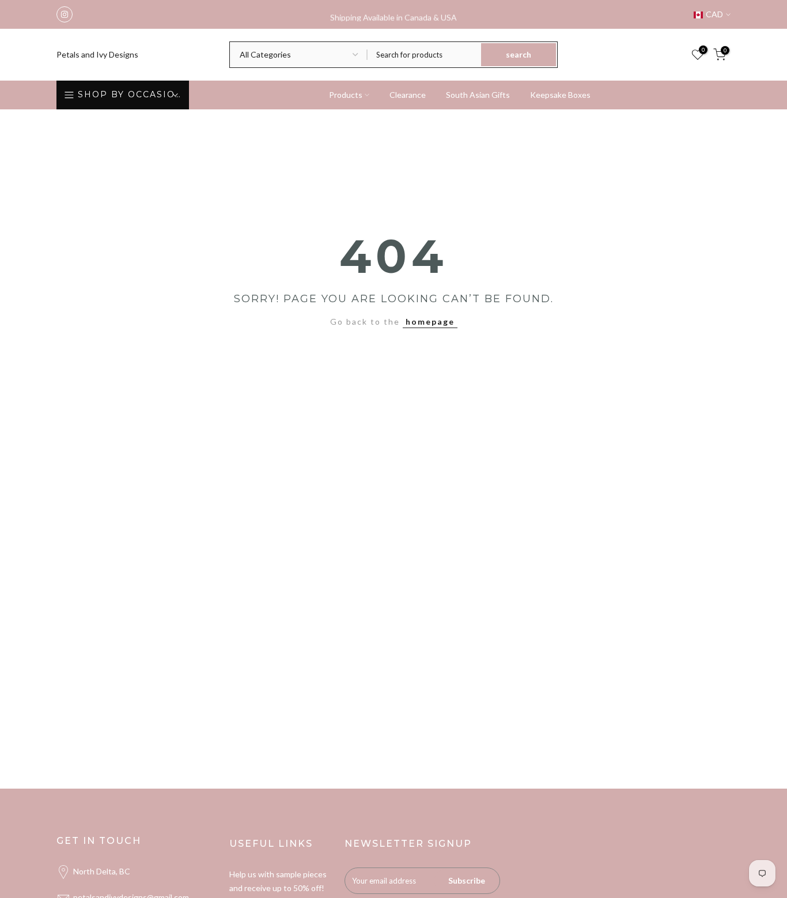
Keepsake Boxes (560, 95)
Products (345, 95)
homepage (430, 321)
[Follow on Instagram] (64, 14)
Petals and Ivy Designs (97, 55)
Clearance (407, 95)
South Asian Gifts (478, 95)
